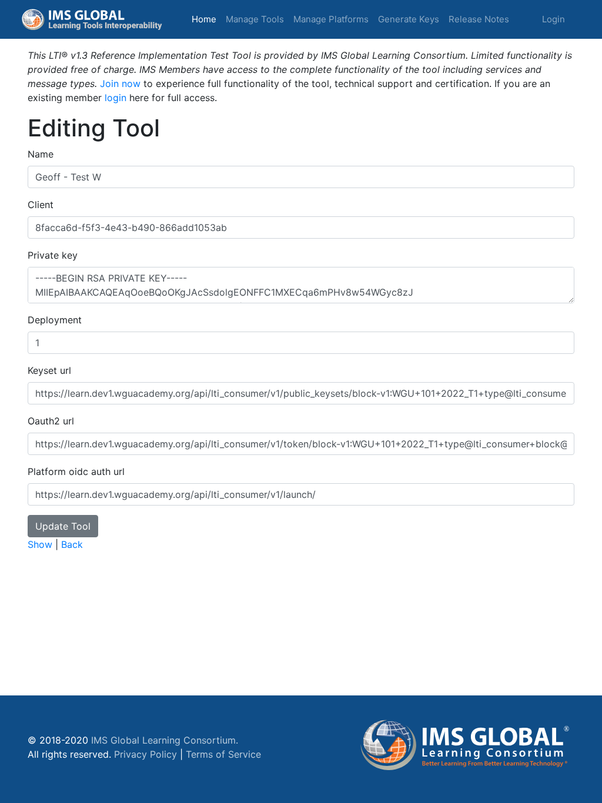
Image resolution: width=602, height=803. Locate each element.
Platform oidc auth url (76, 471)
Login (553, 19)
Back (72, 544)
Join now (120, 83)
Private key (53, 255)
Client (40, 204)
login (115, 97)
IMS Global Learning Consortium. (164, 740)
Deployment (55, 320)
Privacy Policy (145, 754)
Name (40, 154)
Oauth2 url (51, 421)
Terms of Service (223, 754)
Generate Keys (408, 19)
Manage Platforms (331, 19)
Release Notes (479, 19)
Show (40, 544)
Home (206, 19)
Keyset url (49, 370)
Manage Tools (255, 19)
